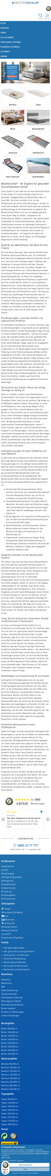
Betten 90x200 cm (9, 1028)
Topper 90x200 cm (9, 1099)
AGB (3, 986)
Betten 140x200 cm (9, 1039)
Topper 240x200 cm (9, 1117)
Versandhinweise (8, 884)
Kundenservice (7, 866)
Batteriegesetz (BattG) (11, 1001)
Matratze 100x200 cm (10, 1067)
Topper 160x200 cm (9, 1106)
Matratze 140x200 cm (10, 1074)
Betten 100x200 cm (9, 1032)
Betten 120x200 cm (9, 1035)
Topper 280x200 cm (9, 1124)
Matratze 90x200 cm (10, 1063)
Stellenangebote (8, 895)
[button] (5, 72)
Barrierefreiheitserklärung (12, 1004)
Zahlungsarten (7, 880)
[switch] (5, 1172)
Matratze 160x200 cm (10, 1078)
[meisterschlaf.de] (25, 2)
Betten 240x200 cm (9, 1053)
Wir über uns (6, 891)
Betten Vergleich (8, 1008)
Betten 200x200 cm (9, 1050)
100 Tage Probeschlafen (11, 877)
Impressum (6, 979)
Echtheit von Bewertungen (12, 1012)
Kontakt (4, 870)
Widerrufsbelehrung (9, 990)
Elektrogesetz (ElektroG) (12, 997)
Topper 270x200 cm (9, 1120)
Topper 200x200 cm (9, 1113)
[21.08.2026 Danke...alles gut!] (25, 810)
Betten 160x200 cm (9, 1043)
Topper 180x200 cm (9, 1110)
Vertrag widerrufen (9, 994)
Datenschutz (6, 983)
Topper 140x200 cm (9, 1102)
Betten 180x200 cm (9, 1046)
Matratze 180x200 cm (10, 1081)
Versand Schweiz (8, 888)
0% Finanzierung (8, 898)
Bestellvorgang (7, 873)
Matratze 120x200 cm (10, 1071)
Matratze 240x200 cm (10, 1089)
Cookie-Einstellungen (10, 1015)
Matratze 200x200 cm (10, 1085)
